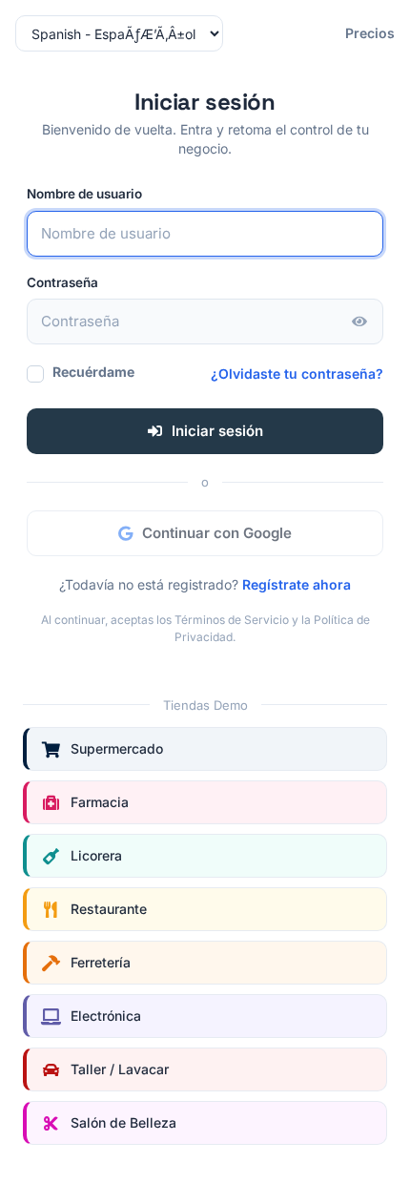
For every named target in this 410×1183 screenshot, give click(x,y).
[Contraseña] (359, 321)
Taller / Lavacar (120, 1069)
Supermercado (117, 748)
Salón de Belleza (123, 1122)
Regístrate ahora (296, 584)
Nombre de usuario (84, 193)
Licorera (96, 855)
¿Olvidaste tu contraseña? (297, 373)
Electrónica (106, 1015)
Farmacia (100, 802)
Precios (370, 33)
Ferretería (101, 962)
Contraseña (62, 282)
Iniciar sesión (217, 431)
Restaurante (109, 909)
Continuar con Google (217, 533)
